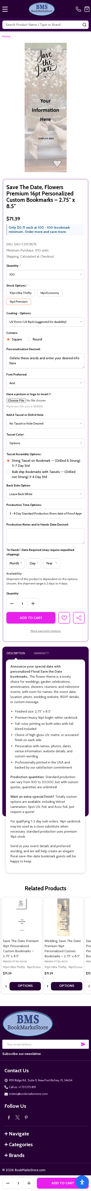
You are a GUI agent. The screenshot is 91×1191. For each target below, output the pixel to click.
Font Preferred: (16, 374)
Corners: (12, 333)
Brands (17, 1155)
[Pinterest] (26, 1117)
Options (25, 986)
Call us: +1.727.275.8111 (22, 1087)
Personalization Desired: (23, 349)
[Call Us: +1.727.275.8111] (79, 9)
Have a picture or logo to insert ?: (28, 394)
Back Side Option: (18, 485)
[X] (17, 1117)
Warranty (41, 653)
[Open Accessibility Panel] (82, 1182)
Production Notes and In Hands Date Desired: (37, 524)
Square (17, 339)
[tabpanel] (22, 945)
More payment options (45, 631)
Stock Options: (17, 286)
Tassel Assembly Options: (23, 454)
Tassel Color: (15, 434)
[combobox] (45, 24)
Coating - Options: (18, 313)
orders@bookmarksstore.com (28, 1094)
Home (6, 36)
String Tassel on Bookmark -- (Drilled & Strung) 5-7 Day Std (46, 463)
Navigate (19, 1134)
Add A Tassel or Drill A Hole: (25, 415)
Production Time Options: (24, 505)
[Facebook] (8, 1117)
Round (37, 339)
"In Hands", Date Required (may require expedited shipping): (40, 552)
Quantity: (13, 266)
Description (16, 653)
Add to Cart (31, 618)
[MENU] (5, 9)
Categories (21, 1144)
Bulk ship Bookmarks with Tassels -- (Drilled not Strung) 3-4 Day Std (43, 474)
